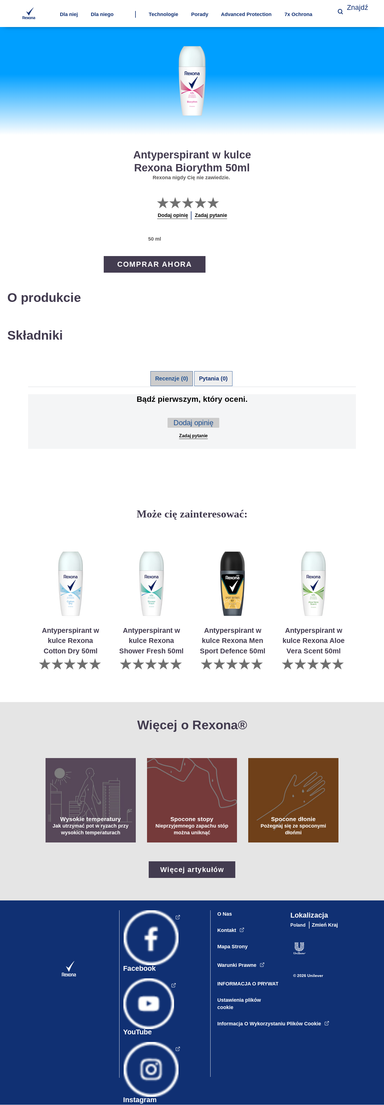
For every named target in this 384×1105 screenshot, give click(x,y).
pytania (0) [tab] (213, 378)
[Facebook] (149, 943)
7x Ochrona (298, 14)
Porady (199, 14)
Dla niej (69, 14)
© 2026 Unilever (308, 975)
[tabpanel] (192, 430)
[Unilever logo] (296, 953)
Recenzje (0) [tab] (171, 378)
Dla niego (102, 14)
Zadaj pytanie (193, 435)
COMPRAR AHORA (154, 264)
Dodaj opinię (193, 423)
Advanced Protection (246, 14)
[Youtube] (147, 1009)
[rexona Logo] (64, 974)
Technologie (163, 14)
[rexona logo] (28, 17)
